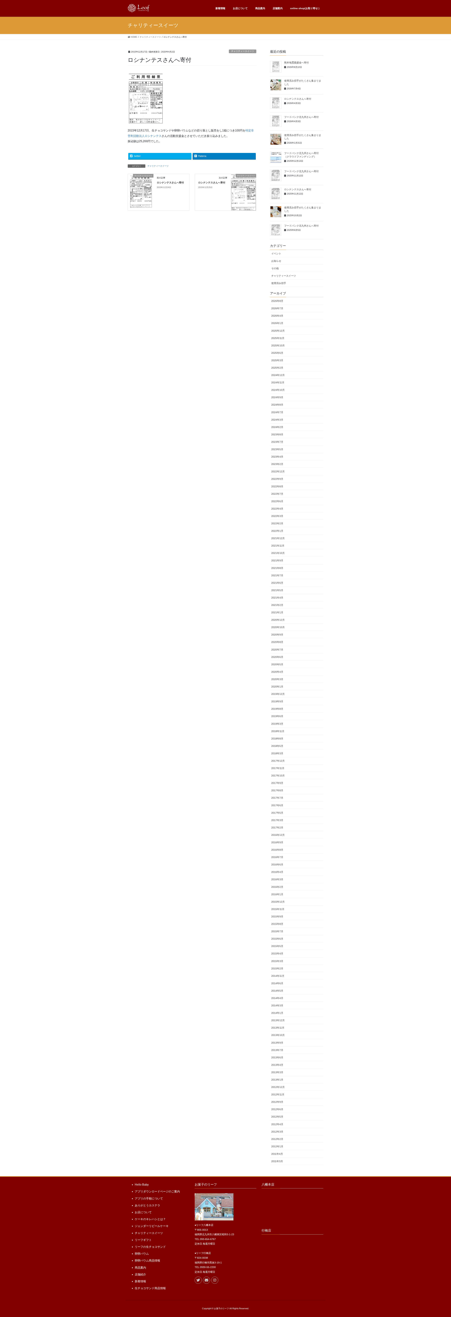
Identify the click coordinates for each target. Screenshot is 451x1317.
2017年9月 (277, 783)
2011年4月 (277, 1153)
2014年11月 (277, 975)
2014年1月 (277, 1012)
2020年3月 (277, 679)
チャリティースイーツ (242, 51)
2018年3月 (277, 753)
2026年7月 (277, 308)
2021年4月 (277, 597)
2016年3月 (277, 879)
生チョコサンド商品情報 (150, 1288)
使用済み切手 (278, 283)
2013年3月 (277, 1072)
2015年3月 (277, 961)
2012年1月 (277, 1146)
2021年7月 (277, 575)
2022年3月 (277, 516)
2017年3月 (277, 820)
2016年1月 (277, 894)
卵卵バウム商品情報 (147, 1260)
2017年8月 (277, 790)
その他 (275, 268)
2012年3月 (277, 1131)
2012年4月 (277, 1124)
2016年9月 (277, 842)
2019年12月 (278, 694)
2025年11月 (277, 338)
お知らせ (276, 261)
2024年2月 (277, 427)
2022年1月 (277, 530)
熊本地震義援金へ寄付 (296, 62)
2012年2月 (277, 1139)
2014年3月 (277, 1005)
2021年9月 (277, 560)
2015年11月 (277, 909)
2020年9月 (277, 634)
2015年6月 (277, 938)
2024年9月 (277, 397)
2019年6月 (277, 716)
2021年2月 (277, 605)
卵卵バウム (142, 1253)
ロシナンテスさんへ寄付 (170, 182)
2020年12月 (278, 619)
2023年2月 (277, 464)
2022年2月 (277, 523)
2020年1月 (277, 686)
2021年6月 (277, 582)
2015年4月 (277, 953)
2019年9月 (277, 701)
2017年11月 (277, 768)
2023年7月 (277, 441)
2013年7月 (277, 1050)
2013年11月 (277, 1027)
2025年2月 (277, 367)
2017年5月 (277, 812)
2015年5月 (277, 946)
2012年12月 (278, 1087)
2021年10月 (278, 553)
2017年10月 (278, 775)
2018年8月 (277, 738)
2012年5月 (277, 1116)
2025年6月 (277, 352)
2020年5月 (277, 664)
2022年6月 (277, 501)
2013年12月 (278, 1020)
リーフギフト (143, 1239)
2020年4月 (277, 671)
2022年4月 (277, 508)
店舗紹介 (140, 1274)
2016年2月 (277, 887)
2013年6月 (277, 1057)
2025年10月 (278, 345)
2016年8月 (277, 849)
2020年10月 (278, 627)
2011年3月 (277, 1161)
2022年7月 (277, 493)
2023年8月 (277, 434)
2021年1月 (277, 612)
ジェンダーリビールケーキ (152, 1226)
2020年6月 (277, 657)
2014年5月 (277, 990)
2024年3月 (277, 419)
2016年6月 (277, 864)
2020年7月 (277, 649)
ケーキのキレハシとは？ (150, 1219)
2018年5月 (277, 746)
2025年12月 (278, 330)
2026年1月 (277, 323)
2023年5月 (277, 449)
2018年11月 (277, 731)
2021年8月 (277, 568)
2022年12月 (278, 471)
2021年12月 (278, 538)
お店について (143, 1212)
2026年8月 (277, 301)
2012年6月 (277, 1109)
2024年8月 (277, 404)
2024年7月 (277, 412)
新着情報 (140, 1281)
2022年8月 (277, 486)
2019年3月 (277, 723)
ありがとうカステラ (147, 1205)
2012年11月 (277, 1094)
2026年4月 (277, 315)
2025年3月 (277, 360)
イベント (276, 253)
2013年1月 (277, 1079)
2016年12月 (278, 835)
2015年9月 (277, 916)
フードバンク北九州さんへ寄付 (301, 117)
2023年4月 (277, 456)
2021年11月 (277, 545)
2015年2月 (277, 968)
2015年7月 (277, 931)
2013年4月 (277, 1064)
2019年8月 (277, 708)
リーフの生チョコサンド (150, 1246)
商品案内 (140, 1267)
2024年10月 (278, 389)
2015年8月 (277, 924)
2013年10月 (278, 1035)
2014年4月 (277, 998)
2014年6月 (277, 983)
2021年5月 (277, 590)
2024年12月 (278, 375)
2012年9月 (277, 1101)
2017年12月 (278, 760)
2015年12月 (278, 901)
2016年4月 (277, 872)
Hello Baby (142, 1184)
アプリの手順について (149, 1198)
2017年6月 (277, 805)
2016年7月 (277, 857)
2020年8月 (277, 642)
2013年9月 (277, 1042)
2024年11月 (277, 382)
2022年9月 (277, 478)
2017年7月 (277, 797)
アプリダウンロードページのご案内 (157, 1191)
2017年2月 (277, 827)
